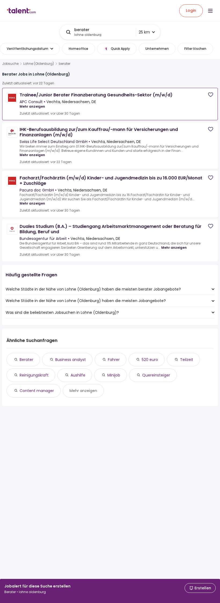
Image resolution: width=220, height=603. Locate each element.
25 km (144, 32)
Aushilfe (78, 375)
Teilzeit (186, 359)
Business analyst (70, 359)
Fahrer (114, 359)
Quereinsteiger (156, 375)
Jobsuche (10, 63)
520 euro (150, 359)
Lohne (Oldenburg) (38, 63)
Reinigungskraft (34, 375)
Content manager (37, 390)
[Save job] (210, 94)
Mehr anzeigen (32, 106)
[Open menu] (210, 10)
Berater (26, 359)
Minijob (113, 375)
